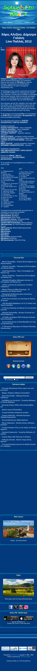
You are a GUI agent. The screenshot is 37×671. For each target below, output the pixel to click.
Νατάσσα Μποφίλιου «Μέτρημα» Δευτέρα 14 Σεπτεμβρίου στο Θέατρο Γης (17, 281)
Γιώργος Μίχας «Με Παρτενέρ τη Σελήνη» (16, 437)
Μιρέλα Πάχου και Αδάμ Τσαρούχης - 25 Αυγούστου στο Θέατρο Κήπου (15, 290)
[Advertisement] (18, 483)
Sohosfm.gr (15, 655)
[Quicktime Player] (28, 368)
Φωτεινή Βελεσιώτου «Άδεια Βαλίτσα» (15, 420)
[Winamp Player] (18, 368)
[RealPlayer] (23, 368)
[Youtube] (21, 608)
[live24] (14, 650)
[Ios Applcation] (26, 620)
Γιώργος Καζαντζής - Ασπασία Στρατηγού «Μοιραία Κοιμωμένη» (15, 416)
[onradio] (5, 650)
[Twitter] (16, 608)
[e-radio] (23, 650)
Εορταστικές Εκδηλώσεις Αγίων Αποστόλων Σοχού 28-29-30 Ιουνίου (16, 295)
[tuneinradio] (31, 650)
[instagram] (26, 608)
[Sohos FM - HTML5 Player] (8, 368)
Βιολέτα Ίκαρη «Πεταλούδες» (12, 410)
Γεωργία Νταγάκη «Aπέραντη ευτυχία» (15, 412)
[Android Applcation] (11, 620)
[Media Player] (13, 368)
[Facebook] (10, 608)
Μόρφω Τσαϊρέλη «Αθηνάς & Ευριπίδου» (16, 393)
